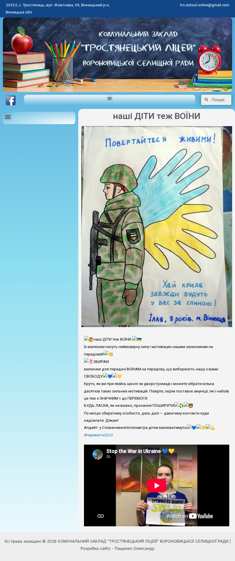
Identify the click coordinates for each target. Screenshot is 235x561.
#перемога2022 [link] (98, 435)
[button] (109, 98)
